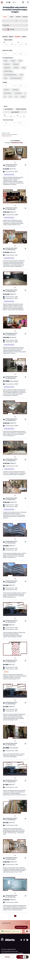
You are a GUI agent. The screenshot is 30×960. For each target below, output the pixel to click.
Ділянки (24, 36)
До (17, 115)
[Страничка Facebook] (8, 2)
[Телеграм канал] (6, 2)
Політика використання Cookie (9, 951)
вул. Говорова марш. (10, 166)
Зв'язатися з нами (21, 927)
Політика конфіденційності (8, 949)
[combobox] (14, 21)
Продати (12, 16)
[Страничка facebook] (24, 940)
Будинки (11, 36)
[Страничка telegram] (21, 940)
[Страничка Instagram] (9, 2)
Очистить (7, 957)
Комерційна (18, 36)
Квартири (5, 36)
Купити (5, 16)
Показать (22, 957)
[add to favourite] (23, 2)
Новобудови (25, 16)
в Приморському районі (11, 164)
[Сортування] (24, 143)
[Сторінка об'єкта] (4, 165)
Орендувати (18, 16)
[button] (5, 29)
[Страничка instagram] (27, 940)
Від (4, 115)
